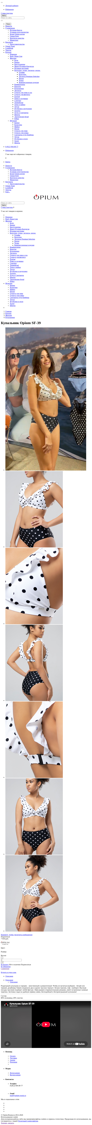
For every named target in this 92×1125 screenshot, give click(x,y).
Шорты (17, 115)
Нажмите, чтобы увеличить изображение (16, 935)
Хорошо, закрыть (7, 1123)
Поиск (8, 24)
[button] (11, 6)
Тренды (8, 50)
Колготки (22, 74)
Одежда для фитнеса (22, 95)
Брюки (17, 62)
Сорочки (17, 101)
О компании (10, 28)
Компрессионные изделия (29, 82)
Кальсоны (18, 125)
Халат (16, 141)
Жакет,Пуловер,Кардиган (24, 66)
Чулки (21, 80)
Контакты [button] (9, 182)
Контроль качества (17, 38)
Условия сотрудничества (19, 32)
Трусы (16, 107)
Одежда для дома (20, 131)
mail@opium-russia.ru (18, 1095)
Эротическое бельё (21, 117)
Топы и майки (19, 105)
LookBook (9, 48)
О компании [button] (10, 168)
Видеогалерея (15, 1075)
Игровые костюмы (21, 68)
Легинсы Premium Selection (29, 76)
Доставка (13, 1058)
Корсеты (17, 86)
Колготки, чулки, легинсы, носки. (27, 70)
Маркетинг (14, 40)
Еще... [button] (7, 192)
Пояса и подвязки (21, 99)
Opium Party (14, 36)
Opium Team (10, 46)
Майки (17, 127)
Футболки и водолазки (23, 109)
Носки (21, 78)
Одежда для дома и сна (23, 92)
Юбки (16, 119)
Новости (8, 26)
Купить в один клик (8, 972)
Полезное (13, 1062)
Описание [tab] (9, 976)
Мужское (13, 121)
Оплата (12, 1056)
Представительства (17, 44)
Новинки (13, 54)
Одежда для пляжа (21, 133)
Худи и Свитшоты (21, 113)
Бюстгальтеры (19, 64)
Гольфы (22, 72)
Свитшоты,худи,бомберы (24, 135)
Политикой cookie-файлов (28, 1121)
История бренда (16, 30)
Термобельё (18, 103)
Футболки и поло (21, 139)
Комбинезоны (19, 84)
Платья (17, 97)
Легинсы (17, 90)
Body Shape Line (16, 56)
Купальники (19, 88)
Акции (12, 1060)
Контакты (9, 42)
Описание (9, 980)
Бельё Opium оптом (17, 34)
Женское (13, 58)
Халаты (17, 111)
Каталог (8, 52)
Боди (16, 60)
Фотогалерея (15, 1073)
